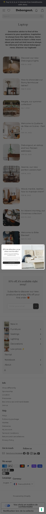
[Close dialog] (43, 245)
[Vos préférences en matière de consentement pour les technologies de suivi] (41, 509)
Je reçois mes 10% (11, 262)
